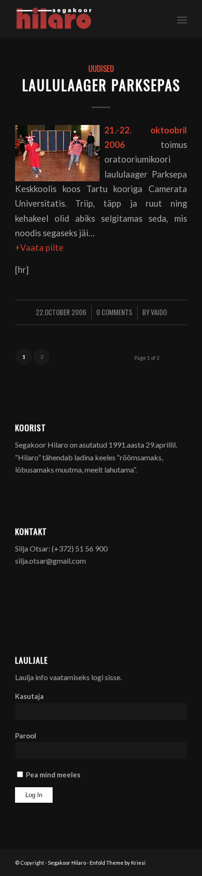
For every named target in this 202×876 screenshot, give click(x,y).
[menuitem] (161, 19)
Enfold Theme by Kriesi (118, 863)
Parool (25, 735)
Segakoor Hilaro (67, 863)
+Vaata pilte (39, 247)
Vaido (159, 312)
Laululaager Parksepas (101, 84)
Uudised (101, 68)
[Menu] (182, 19)
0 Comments (114, 312)
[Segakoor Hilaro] (83, 19)
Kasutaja (29, 696)
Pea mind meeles (52, 774)
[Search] (161, 19)
